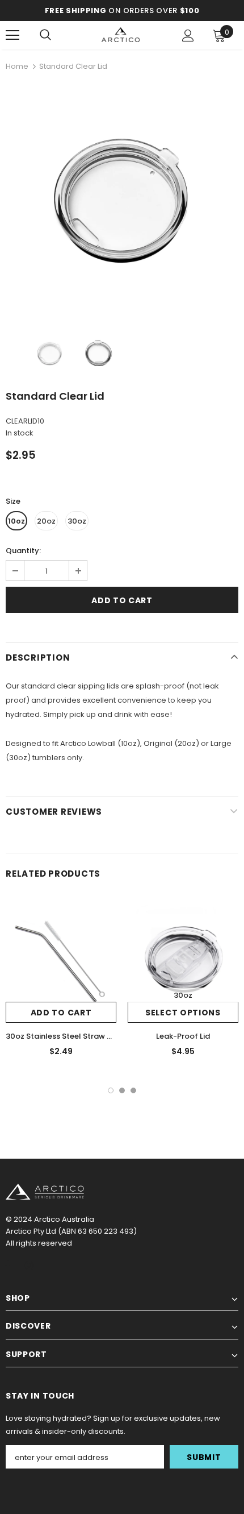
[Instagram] (29, 1265)
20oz (46, 521)
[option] (122, 198)
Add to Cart (61, 1012)
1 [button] (110, 1090)
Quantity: (23, 550)
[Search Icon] (45, 35)
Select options (183, 1012)
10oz (16, 521)
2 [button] (122, 1090)
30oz (77, 521)
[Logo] (121, 34)
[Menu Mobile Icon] (12, 35)
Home (17, 66)
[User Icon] (188, 36)
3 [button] (133, 1090)
